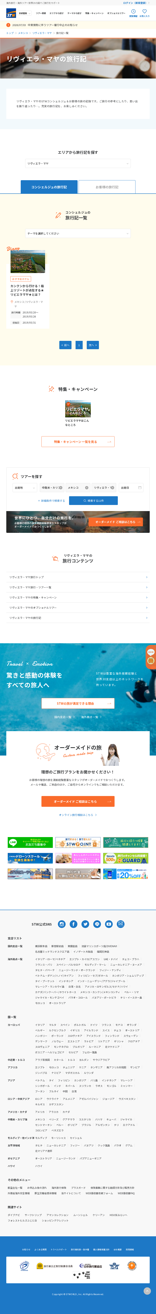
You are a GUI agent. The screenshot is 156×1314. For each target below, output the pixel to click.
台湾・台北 (74, 986)
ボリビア (72, 1124)
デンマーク (41, 1041)
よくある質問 (40, 1250)
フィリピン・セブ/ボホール (93, 975)
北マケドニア (112, 1046)
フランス (106, 1024)
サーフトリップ (33, 1215)
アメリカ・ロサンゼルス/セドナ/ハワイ (106, 986)
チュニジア (69, 1067)
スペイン (65, 1024)
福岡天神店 (103, 951)
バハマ (98, 1119)
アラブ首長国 (42, 1059)
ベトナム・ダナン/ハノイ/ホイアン (54, 975)
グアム (128, 1145)
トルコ (71, 1059)
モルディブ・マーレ (95, 964)
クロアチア (134, 1041)
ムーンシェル (80, 1215)
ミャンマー (126, 1085)
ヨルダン (84, 1059)
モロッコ (40, 1003)
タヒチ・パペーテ (45, 970)
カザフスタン (56, 1104)
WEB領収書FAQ (126, 1193)
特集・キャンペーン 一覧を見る (75, 441)
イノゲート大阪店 (83, 951)
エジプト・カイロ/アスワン (84, 959)
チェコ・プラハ (130, 959)
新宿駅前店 (57, 946)
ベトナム (40, 1080)
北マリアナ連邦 (43, 1151)
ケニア (82, 1067)
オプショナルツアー (116, 13)
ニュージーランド (66, 1158)
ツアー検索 (41, 13)
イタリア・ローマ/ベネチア (50, 959)
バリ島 (94, 1080)
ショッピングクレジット (55, 1220)
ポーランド (57, 1035)
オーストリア (132, 1030)
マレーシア (126, 1080)
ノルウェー (57, 1041)
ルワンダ (89, 1072)
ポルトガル (80, 1024)
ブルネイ (54, 1091)
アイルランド (91, 1030)
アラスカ (53, 1111)
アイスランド (93, 1035)
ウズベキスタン (127, 1098)
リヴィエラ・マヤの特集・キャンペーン (33, 597)
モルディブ (41, 1138)
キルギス (40, 1104)
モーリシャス (58, 1138)
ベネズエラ (57, 1130)
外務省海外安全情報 (19, 1193)
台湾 (74, 1091)
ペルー (60, 1124)
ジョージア (108, 1098)
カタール (59, 1059)
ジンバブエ (41, 1072)
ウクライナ (53, 1098)
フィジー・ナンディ (110, 970)
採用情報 (130, 1250)
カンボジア (80, 1080)
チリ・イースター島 (131, 997)
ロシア (38, 1098)
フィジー (75, 1145)
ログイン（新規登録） (135, 2)
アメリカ (40, 1111)
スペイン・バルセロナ (68, 964)
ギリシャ (119, 1041)
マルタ (52, 1024)
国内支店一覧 (62, 717)
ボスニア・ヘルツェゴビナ (49, 1052)
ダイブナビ (14, 1215)
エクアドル (129, 1124)
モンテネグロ (61, 1046)
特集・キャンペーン (94, 13)
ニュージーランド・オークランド (77, 970)
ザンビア (135, 1067)
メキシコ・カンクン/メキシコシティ (100, 992)
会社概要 (118, 1250)
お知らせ (26, 1250)
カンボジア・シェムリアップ (128, 975)
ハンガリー (41, 1035)
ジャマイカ (126, 1119)
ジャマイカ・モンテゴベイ (49, 997)
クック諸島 (104, 1145)
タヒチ (38, 1145)
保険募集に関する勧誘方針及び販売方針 (112, 1187)
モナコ (119, 1024)
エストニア (74, 1041)
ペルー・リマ (131, 992)
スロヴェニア (42, 1046)
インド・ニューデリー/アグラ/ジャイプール (101, 981)
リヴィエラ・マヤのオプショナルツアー (33, 608)
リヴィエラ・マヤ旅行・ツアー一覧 (30, 587)
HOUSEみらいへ (118, 1215)
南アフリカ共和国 (116, 1067)
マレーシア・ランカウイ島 (49, 986)
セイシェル (76, 1138)
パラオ (117, 1145)
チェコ (117, 1030)
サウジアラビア (101, 1059)
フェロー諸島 (89, 1052)
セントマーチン (43, 1124)
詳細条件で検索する (53, 501)
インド (57, 1085)
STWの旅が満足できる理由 (75, 703)
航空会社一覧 (15, 1187)
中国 (65, 1091)
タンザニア (96, 1067)
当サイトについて (71, 1193)
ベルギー (40, 1030)
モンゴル (111, 1085)
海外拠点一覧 (89, 717)
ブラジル (86, 1124)
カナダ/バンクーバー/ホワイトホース (55, 992)
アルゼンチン (102, 1124)
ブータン (40, 1091)
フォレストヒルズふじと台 (22, 1220)
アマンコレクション (57, 1215)
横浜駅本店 (41, 946)
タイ (51, 1080)
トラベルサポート (59, 1250)
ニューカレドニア (56, 1145)
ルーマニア (95, 1046)
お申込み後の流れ (37, 1187)
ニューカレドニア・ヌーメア (126, 964)
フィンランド (112, 1035)
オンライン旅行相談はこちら (76, 815)
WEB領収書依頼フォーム (99, 1193)
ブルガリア (79, 1046)
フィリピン (64, 1080)
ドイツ (94, 1024)
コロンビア (41, 1130)
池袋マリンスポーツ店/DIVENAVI (99, 946)
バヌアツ (89, 1145)
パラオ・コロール (78, 997)
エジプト (40, 1067)
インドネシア (66, 981)
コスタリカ (85, 1119)
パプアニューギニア (91, 1158)
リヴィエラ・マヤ (42, 33)
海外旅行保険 (59, 1187)
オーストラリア (57, 1003)
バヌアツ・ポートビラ (104, 997)
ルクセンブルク (57, 1030)
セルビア (73, 1052)
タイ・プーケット (45, 981)
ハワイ (38, 1166)
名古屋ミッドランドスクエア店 (52, 951)
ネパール (70, 1085)
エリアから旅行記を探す (78, 152)
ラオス (99, 1085)
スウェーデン (131, 1035)
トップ (10, 33)
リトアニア (104, 1041)
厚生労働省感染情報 (45, 1193)
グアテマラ (69, 1119)
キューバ (111, 1119)
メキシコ (23, 33)
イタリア (40, 1024)
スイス (106, 1030)
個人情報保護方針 (101, 1250)
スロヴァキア (75, 1035)
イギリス (75, 1030)
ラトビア (89, 1041)
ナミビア (56, 1072)
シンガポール (42, 1085)
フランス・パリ (43, 964)
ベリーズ (53, 1119)
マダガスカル (72, 1072)
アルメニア (69, 1098)
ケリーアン (99, 1215)
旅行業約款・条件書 (80, 1250)
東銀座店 (72, 946)
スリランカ (85, 1085)
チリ (116, 1124)
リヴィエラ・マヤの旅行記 (25, 618)
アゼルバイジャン (88, 1098)
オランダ (131, 1024)
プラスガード (78, 1187)
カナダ (66, 1111)
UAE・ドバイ (111, 959)
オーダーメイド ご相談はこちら (75, 801)
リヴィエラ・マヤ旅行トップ (26, 577)
